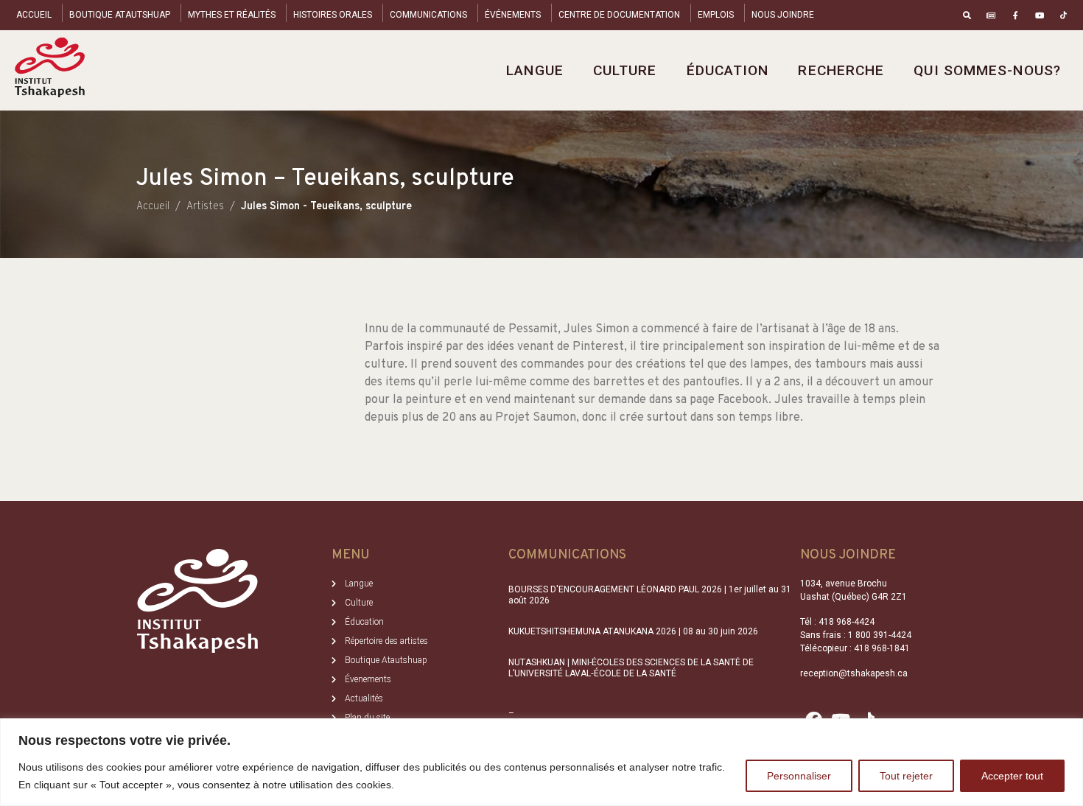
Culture (625, 70)
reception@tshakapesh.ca (854, 673)
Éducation (728, 70)
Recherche (841, 70)
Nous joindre (782, 15)
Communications (428, 15)
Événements (513, 15)
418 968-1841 (882, 648)
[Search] (967, 15)
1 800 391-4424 (879, 635)
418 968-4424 (847, 622)
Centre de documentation (619, 15)
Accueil (34, 15)
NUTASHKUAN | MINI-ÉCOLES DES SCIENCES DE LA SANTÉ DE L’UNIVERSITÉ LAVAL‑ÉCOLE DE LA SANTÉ (631, 667)
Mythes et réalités (232, 15)
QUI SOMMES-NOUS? (987, 70)
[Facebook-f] (1015, 15)
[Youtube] (1039, 15)
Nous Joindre (848, 555)
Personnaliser (799, 776)
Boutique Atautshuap (119, 15)
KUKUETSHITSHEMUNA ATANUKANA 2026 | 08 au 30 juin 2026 (633, 631)
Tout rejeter (906, 776)
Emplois (716, 15)
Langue (535, 70)
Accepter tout (1012, 776)
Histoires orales (332, 15)
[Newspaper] (991, 15)
